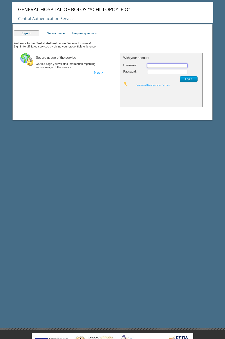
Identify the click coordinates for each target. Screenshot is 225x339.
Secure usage (56, 33)
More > (98, 72)
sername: (130, 65)
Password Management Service (153, 85)
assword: (130, 71)
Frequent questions (84, 33)
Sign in (26, 33)
